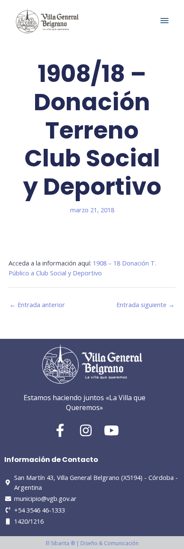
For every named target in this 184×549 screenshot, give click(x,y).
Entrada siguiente (145, 304)
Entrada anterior (37, 304)
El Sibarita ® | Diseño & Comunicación (92, 543)
